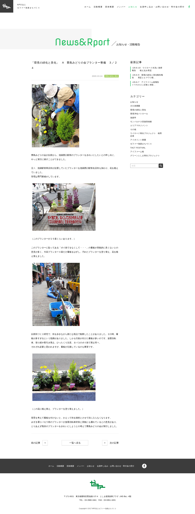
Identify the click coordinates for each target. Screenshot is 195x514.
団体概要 (109, 7)
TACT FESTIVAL (138, 148)
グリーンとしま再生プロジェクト (145, 155)
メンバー (121, 7)
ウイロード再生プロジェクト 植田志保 (146, 134)
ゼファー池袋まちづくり (141, 144)
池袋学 (133, 118)
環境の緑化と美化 (138, 110)
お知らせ (132, 7)
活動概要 (98, 7)
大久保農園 (135, 106)
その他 (133, 129)
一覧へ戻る (75, 443)
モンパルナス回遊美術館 (141, 122)
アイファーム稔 (137, 152)
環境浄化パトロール (139, 114)
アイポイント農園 (138, 140)
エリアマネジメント (139, 125)
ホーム (87, 7)
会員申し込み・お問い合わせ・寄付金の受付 (162, 7)
